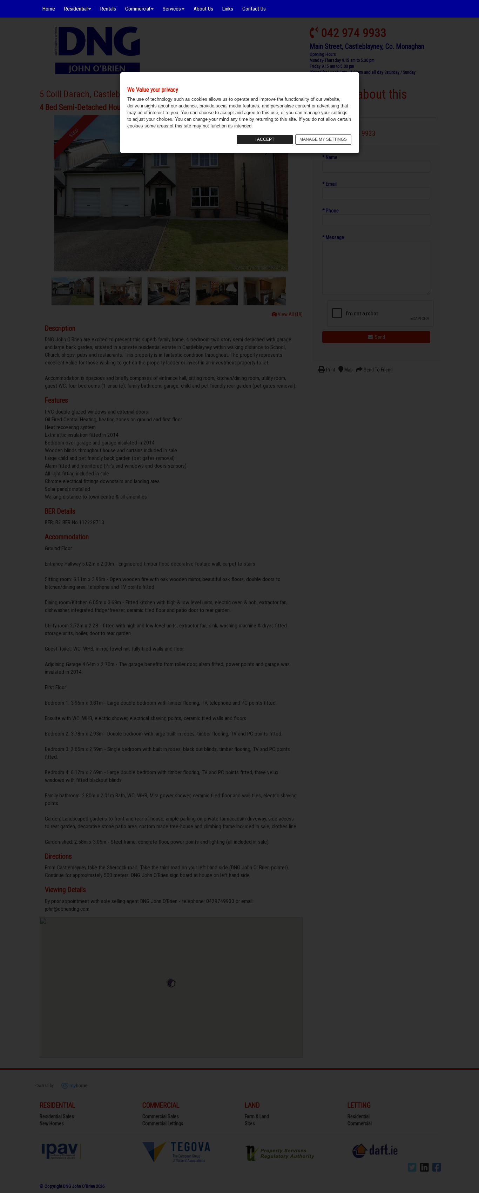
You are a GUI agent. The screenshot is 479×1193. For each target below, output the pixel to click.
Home (48, 9)
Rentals (108, 9)
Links (227, 9)
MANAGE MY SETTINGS (323, 139)
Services (172, 9)
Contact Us (254, 9)
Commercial (137, 9)
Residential (76, 9)
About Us (203, 9)
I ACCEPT (264, 139)
